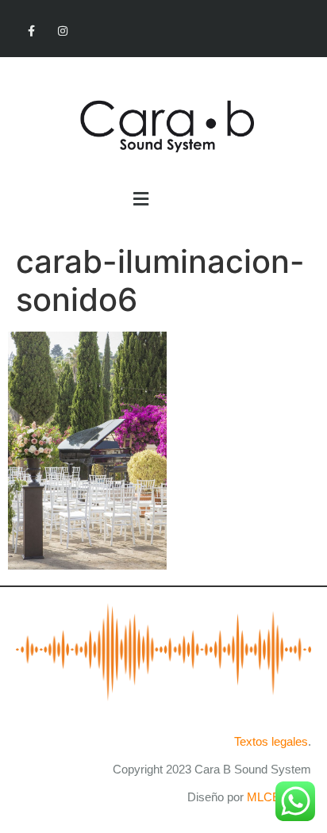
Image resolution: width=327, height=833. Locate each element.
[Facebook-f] (31, 31)
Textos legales (271, 741)
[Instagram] (62, 31)
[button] (140, 199)
